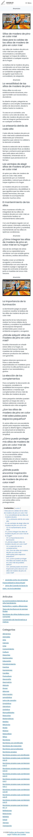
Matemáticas (8, 718)
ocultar (17, 508)
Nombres (6, 740)
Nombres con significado (13, 743)
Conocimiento (8, 649)
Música (5, 731)
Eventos (6, 667)
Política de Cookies (19, 834)
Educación (7, 661)
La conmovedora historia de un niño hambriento (15, 602)
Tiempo (6, 823)
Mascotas (7, 715)
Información (7, 694)
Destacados (8, 658)
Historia (6, 685)
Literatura (6, 706)
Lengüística (7, 697)
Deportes (6, 655)
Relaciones (7, 813)
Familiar (6, 673)
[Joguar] (7, 3)
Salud (5, 820)
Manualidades (8, 712)
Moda (5, 728)
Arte (4, 640)
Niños (5, 737)
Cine (4, 646)
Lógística (6, 709)
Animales (6, 637)
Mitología (6, 725)
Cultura (6, 652)
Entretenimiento (9, 664)
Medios (5, 721)
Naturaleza (7, 734)
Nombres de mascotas (12, 746)
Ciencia (6, 643)
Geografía (7, 679)
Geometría (7, 682)
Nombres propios (10, 752)
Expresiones (7, 670)
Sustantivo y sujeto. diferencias (15, 606)
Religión (6, 816)
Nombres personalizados (13, 749)
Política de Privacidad (16, 832)
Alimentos (7, 634)
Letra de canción (9, 700)
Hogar (5, 688)
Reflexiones (7, 810)
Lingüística (7, 703)
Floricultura (7, 676)
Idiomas (6, 691)
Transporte (7, 826)
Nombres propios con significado (16, 755)
